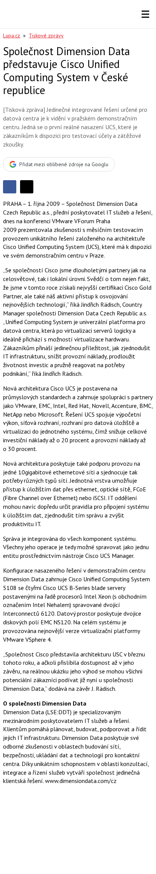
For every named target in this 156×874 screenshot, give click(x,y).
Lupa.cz (11, 35)
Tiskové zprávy (46, 35)
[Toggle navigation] (145, 14)
